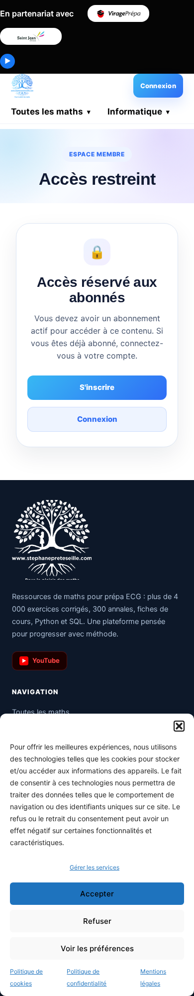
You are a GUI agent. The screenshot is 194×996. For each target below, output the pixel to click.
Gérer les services (94, 867)
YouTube (41, 660)
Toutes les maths (47, 112)
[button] (179, 726)
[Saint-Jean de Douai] (31, 36)
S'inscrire (97, 387)
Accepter (97, 893)
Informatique (134, 112)
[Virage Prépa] (118, 13)
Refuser (97, 921)
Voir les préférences (97, 948)
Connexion (158, 86)
